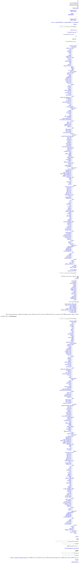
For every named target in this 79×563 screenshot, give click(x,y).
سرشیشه (69, 141)
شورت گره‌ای (68, 78)
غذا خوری (74, 134)
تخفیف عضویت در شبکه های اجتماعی (68, 309)
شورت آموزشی (68, 92)
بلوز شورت (69, 226)
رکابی (70, 205)
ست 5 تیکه (69, 191)
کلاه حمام (69, 117)
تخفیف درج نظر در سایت (71, 308)
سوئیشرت (69, 213)
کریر (70, 253)
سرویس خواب (68, 170)
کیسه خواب (68, 181)
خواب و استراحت (70, 177)
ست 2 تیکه (69, 188)
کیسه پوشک (68, 82)
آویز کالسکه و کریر (67, 250)
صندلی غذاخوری (67, 165)
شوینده (72, 120)
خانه (78, 276)
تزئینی (72, 230)
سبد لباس (69, 239)
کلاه (70, 216)
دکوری (74, 259)
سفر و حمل (73, 245)
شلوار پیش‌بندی (68, 229)
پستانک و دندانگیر (70, 157)
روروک (69, 58)
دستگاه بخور (68, 98)
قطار (70, 62)
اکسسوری (74, 281)
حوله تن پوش (68, 131)
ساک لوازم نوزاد (68, 257)
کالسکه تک (69, 247)
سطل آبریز (74, 292)
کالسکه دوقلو (68, 249)
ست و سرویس (70, 168)
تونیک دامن (69, 209)
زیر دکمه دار (68, 204)
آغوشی (69, 254)
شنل (70, 218)
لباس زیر (69, 206)
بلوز (70, 201)
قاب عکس (71, 262)
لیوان (70, 152)
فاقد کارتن (74, 266)
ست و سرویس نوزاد (69, 186)
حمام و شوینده (73, 107)
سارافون (69, 208)
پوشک (70, 74)
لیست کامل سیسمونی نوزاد (70, 303)
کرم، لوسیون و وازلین (66, 101)
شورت (69, 225)
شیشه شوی (68, 144)
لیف (70, 114)
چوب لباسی (68, 238)
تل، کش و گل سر (67, 234)
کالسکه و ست (71, 246)
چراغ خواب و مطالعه (67, 175)
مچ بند (75, 299)
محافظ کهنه (68, 77)
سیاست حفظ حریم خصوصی (20, 557)
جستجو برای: (73, 26)
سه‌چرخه (69, 59)
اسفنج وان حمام (68, 116)
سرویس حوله (68, 128)
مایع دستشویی (73, 298)
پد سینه (69, 93)
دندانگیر (69, 160)
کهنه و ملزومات (70, 72)
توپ (70, 53)
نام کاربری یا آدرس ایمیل (73, 541)
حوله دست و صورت (67, 132)
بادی (70, 200)
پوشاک (74, 185)
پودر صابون (69, 123)
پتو (70, 180)
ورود (68, 545)
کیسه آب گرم (68, 100)
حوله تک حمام (68, 130)
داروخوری (69, 140)
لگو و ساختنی (68, 56)
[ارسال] (75, 274)
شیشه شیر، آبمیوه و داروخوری (67, 135)
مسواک (69, 89)
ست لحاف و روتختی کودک (65, 173)
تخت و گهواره (68, 171)
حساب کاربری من (72, 310)
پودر (70, 104)
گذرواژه (77, 543)
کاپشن (69, 212)
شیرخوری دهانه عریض (66, 146)
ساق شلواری (68, 198)
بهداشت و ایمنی (73, 71)
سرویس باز (68, 187)
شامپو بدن (69, 111)
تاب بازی (69, 50)
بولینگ (72, 67)
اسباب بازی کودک (70, 48)
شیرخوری (69, 137)
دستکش (69, 220)
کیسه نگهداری (73, 297)
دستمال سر (68, 233)
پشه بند (69, 184)
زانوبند (70, 105)
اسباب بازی (73, 46)
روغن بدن (69, 103)
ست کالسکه (68, 248)
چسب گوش (73, 287)
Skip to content (76, 8)
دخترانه (69, 242)
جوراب (69, 195)
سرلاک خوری (68, 143)
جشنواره (74, 286)
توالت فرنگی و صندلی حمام (65, 119)
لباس (72, 199)
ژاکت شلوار (68, 215)
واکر (70, 63)
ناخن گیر (69, 91)
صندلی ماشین (68, 256)
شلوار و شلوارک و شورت (68, 221)
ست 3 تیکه (69, 189)
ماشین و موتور (68, 60)
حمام (72, 109)
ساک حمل (69, 255)
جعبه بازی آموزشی (67, 65)
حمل (73, 252)
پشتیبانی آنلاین (73, 11)
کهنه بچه (69, 76)
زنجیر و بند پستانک (67, 161)
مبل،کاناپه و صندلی (67, 174)
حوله (73, 127)
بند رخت (69, 83)
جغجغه (69, 55)
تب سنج (69, 99)
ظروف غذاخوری (70, 147)
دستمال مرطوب (67, 90)
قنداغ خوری (68, 145)
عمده (75, 265)
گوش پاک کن (68, 94)
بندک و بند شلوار (68, 236)
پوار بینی (69, 87)
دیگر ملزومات (71, 162)
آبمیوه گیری (68, 150)
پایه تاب (74, 284)
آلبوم (73, 261)
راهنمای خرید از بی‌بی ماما (70, 305)
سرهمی (69, 202)
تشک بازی (69, 51)
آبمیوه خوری (68, 139)
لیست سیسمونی (72, 45)
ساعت (72, 260)
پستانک (69, 158)
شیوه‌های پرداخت (72, 307)
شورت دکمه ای (68, 79)
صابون (69, 113)
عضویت (76, 559)
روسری (69, 207)
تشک (70, 178)
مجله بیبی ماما (73, 267)
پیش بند (69, 164)
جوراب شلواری (68, 196)
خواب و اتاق (73, 167)
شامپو (70, 110)
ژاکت (70, 214)
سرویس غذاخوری (67, 151)
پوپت (70, 49)
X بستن (77, 536)
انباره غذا (69, 148)
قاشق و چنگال (68, 153)
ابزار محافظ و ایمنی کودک (65, 97)
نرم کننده (69, 126)
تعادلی (70, 52)
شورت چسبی (68, 80)
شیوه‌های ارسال (72, 306)
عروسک (69, 64)
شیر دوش (69, 138)
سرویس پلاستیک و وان (66, 118)
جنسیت (72, 240)
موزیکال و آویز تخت (67, 172)
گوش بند (69, 219)
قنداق (70, 182)
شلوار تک (69, 222)
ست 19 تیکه (68, 192)
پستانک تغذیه (68, 159)
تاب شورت (69, 227)
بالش (70, 179)
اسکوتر (72, 66)
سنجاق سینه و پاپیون (67, 235)
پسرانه (69, 241)
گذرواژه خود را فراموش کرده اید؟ (72, 548)
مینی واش (69, 73)
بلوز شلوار (69, 223)
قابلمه (70, 155)
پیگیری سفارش (73, 10)
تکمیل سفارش (73, 312)
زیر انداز (69, 85)
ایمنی (72, 96)
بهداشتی (72, 84)
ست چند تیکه (68, 193)
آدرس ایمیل (76, 552)
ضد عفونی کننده (67, 125)
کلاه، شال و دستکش (69, 211)
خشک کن (69, 86)
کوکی (72, 69)
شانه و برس (68, 112)
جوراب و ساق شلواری (69, 194)
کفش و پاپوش (68, 232)
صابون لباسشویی (67, 124)
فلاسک (69, 154)
